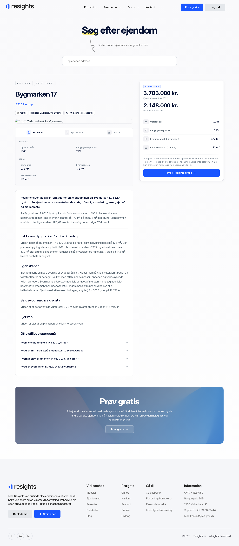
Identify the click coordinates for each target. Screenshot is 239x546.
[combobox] (119, 61)
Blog (89, 516)
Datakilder (92, 510)
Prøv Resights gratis (179, 172)
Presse (125, 510)
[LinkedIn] (20, 536)
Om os (125, 492)
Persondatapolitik (156, 504)
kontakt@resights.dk (202, 516)
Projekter (91, 504)
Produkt (126, 504)
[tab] (35, 132)
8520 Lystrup (24, 104)
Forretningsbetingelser (159, 498)
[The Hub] (29, 536)
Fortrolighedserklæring (159, 510)
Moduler (91, 492)
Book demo (20, 514)
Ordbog (125, 516)
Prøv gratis (192, 7)
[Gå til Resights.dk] (19, 7)
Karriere (126, 498)
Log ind (215, 7)
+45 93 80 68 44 (205, 510)
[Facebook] (11, 536)
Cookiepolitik (153, 492)
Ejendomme (93, 498)
